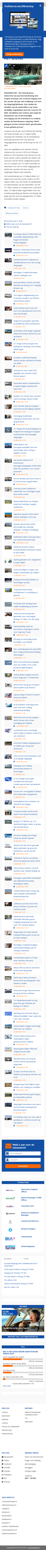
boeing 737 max (14, 208)
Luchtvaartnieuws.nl (9, 1501)
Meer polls (7, 1386)
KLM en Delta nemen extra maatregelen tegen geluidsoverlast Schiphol (24, 1039)
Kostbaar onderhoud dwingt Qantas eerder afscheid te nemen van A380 (27, 360)
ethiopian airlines (12, 213)
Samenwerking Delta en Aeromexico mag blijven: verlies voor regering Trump (26, 629)
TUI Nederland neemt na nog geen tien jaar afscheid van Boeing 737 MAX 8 (25, 1003)
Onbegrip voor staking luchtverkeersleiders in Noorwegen (23, 769)
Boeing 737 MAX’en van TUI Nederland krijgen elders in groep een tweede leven (27, 824)
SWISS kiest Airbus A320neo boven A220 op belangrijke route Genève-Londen (27, 980)
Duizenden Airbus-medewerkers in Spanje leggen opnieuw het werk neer (27, 386)
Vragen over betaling (32, 1460)
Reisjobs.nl (6, 1523)
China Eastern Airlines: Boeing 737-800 (18, 1269)
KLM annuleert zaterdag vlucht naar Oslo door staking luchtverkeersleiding (26, 707)
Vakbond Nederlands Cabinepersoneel (33, 1413)
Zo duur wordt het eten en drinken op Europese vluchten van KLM (27, 1074)
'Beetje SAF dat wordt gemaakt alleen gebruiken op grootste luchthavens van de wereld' (26, 848)
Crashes (26, 1259)
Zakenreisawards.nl (9, 1533)
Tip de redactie (12, 227)
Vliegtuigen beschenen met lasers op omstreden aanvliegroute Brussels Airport (27, 1107)
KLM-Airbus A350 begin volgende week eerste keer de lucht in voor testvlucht (27, 334)
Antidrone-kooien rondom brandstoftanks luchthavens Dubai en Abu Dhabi (27, 550)
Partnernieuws (7, 1433)
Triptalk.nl (5, 1508)
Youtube (7, 1471)
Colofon (5, 1423)
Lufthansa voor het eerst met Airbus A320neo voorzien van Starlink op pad (26, 906)
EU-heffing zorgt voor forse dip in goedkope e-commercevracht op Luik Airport (27, 1120)
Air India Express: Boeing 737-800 (17, 1276)
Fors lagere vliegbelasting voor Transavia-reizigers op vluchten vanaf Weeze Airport (26, 298)
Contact (5, 1412)
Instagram (8, 1475)
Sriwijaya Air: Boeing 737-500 (15, 1273)
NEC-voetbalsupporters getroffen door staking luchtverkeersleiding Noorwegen (27, 652)
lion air (25, 208)
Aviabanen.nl (6, 1519)
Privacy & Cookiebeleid (10, 1426)
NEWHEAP (29, 1422)
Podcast (7, 1482)
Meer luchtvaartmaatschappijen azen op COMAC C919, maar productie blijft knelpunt (26, 665)
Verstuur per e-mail (14, 221)
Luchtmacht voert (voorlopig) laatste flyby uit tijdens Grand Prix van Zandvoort (27, 733)
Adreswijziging (30, 1464)
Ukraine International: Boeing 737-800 (18, 1283)
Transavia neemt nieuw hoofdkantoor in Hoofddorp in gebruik (26, 592)
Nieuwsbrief (8, 1457)
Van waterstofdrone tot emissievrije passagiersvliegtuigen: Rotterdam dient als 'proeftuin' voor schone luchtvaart (27, 466)
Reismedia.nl (6, 1516)
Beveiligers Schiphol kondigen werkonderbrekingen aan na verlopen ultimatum (25, 948)
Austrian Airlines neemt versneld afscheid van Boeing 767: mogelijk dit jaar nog (27, 285)
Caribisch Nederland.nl (10, 1526)
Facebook (7, 1464)
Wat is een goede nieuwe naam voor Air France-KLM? (20, 1353)
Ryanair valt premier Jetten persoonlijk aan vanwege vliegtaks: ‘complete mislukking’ (26, 527)
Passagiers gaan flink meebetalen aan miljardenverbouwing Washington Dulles (27, 881)
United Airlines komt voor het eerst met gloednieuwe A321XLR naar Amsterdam (27, 311)
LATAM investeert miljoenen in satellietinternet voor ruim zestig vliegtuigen (27, 262)
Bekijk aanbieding (14, 54)
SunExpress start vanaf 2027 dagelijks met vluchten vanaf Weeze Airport (25, 373)
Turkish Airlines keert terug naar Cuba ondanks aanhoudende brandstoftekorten (27, 894)
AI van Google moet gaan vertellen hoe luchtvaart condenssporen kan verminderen (27, 781)
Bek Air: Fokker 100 (11, 1287)
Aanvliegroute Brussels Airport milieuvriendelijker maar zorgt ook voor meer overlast (27, 1016)
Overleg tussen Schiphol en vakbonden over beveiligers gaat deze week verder (27, 491)
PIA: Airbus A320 (10, 1280)
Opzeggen (29, 1467)
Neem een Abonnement (34, 1457)
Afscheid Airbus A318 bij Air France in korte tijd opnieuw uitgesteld (25, 1061)
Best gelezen (7, 1259)
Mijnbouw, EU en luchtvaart (16, 1328)
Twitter (6, 1460)
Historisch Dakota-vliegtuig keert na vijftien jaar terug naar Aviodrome (27, 746)
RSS (5, 1478)
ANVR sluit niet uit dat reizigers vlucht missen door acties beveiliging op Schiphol (26, 720)
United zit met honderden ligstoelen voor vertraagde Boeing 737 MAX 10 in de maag (26, 616)
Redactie (5, 1419)
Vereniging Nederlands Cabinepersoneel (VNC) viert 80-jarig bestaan (27, 419)
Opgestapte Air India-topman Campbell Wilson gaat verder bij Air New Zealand (26, 935)
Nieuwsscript (7, 1430)
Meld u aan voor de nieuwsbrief (18, 224)
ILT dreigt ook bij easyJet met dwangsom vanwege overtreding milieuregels (27, 346)
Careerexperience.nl (9, 1530)
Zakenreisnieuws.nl (9, 1505)
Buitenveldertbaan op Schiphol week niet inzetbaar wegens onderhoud (26, 504)
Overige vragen (30, 1471)
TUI (26, 1418)
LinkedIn (7, 1467)
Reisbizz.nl (6, 1512)
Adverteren (6, 1416)
